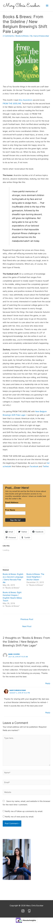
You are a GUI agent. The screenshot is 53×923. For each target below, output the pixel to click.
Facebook (34, 466)
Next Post (26, 626)
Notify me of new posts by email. (19, 817)
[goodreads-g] (29, 911)
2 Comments (8, 36)
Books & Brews (22, 36)
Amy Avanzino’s (25, 100)
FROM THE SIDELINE (12, 103)
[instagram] (24, 911)
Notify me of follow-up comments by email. (24, 811)
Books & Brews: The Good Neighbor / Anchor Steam (35, 577)
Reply (47, 683)
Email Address (11, 502)
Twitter (46, 466)
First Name (10, 510)
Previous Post (27, 619)
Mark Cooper (14, 654)
